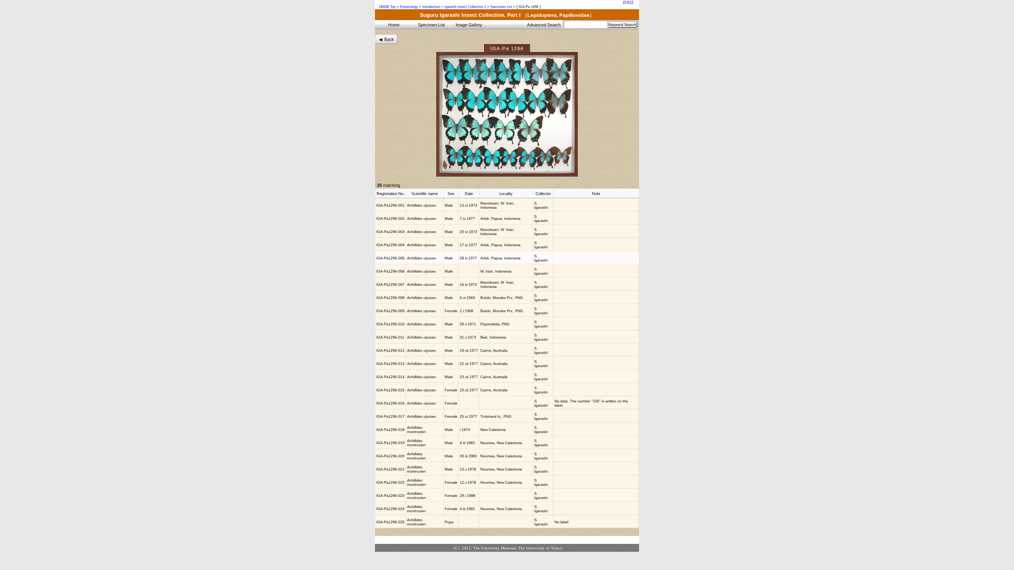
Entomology (409, 7)
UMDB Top (387, 7)
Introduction (431, 7)
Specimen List (501, 7)
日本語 (628, 2)
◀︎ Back (386, 39)
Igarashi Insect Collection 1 (465, 7)
